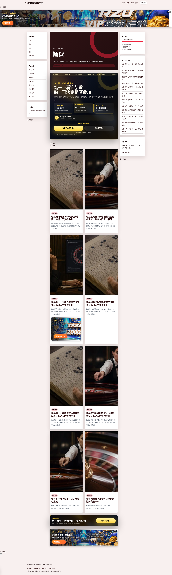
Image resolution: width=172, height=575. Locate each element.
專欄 (132, 3)
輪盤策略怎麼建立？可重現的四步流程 (132, 101)
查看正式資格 (106, 521)
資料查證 (31, 73)
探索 (123, 3)
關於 (136, 3)
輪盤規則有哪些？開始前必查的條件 (132, 78)
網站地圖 (52, 568)
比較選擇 (31, 93)
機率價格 (31, 77)
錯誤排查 (31, 89)
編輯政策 (31, 55)
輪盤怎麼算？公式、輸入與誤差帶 (132, 83)
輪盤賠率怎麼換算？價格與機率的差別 (132, 95)
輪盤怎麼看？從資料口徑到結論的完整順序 (132, 72)
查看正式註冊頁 (68, 128)
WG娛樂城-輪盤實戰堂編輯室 (37, 112)
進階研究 (31, 96)
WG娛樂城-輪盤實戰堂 (34, 3)
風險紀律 (31, 85)
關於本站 (44, 568)
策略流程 (31, 81)
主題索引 (30, 568)
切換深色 (143, 2)
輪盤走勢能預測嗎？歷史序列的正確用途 (132, 130)
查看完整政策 (126, 152)
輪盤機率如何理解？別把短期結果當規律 (132, 88)
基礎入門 (31, 70)
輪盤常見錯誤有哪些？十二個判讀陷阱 (132, 111)
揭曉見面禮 (99, 128)
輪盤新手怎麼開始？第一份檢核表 (132, 106)
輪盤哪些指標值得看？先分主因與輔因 (132, 124)
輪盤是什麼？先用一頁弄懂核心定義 (132, 65)
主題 (127, 3)
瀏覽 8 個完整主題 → (58, 65)
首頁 (30, 40)
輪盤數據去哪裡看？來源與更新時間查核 (132, 118)
